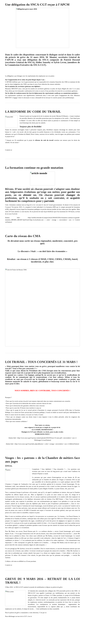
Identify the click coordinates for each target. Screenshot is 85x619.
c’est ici (29, 616)
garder (71, 192)
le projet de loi (36, 116)
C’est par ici (42, 612)
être (70, 209)
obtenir (27, 195)
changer (70, 195)
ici (11, 150)
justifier (54, 209)
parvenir (49, 201)
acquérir (75, 198)
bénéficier (51, 211)
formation (77, 207)
